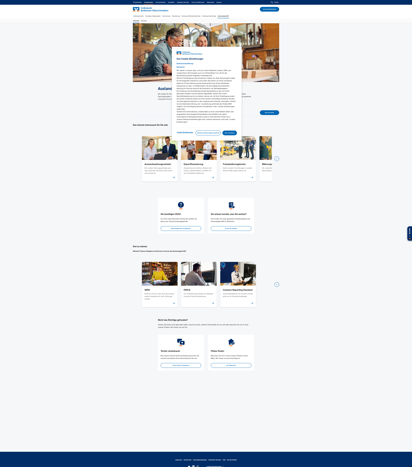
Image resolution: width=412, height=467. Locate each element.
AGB (224, 460)
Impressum (178, 460)
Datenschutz (187, 460)
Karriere (219, 2)
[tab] (138, 16)
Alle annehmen (230, 133)
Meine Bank (210, 2)
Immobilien (171, 2)
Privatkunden (137, 2)
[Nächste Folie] (276, 158)
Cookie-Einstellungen (185, 132)
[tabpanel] (159, 158)
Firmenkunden (148, 2)
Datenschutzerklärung (184, 63)
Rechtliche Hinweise (215, 460)
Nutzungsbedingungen (200, 460)
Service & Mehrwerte (198, 2)
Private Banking (160, 2)
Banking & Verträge (183, 2)
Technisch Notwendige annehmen (208, 133)
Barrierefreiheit (232, 460)
